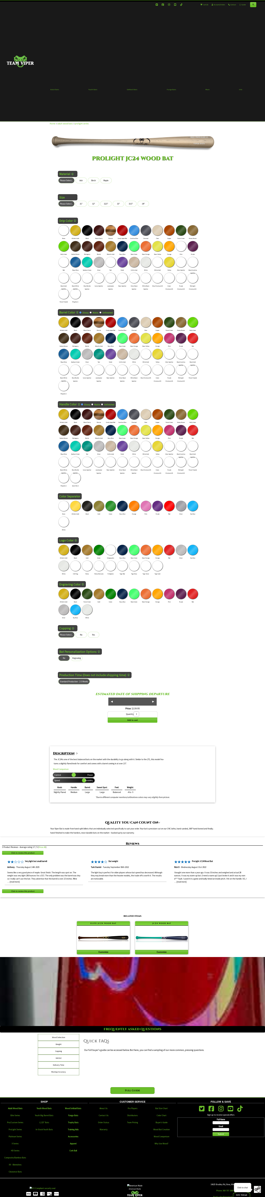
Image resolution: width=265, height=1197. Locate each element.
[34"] (143, 203)
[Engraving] (76, 658)
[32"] (93, 203)
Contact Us (103, 1115)
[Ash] (81, 180)
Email (221, 1126)
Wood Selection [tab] (58, 1037)
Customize (103, 952)
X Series (15, 1143)
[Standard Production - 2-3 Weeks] (74, 681)
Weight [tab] (58, 1044)
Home (52, 123)
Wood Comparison (61, 769)
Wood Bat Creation (161, 1129)
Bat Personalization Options (78, 652)
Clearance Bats (15, 1171)
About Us (104, 1108)
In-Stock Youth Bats (44, 1129)
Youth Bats (92, 89)
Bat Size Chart (161, 1108)
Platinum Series (15, 1136)
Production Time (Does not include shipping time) (92, 675)
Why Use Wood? (161, 1143)
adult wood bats (65, 123)
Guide (243, 5)
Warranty (104, 1129)
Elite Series (15, 1115)
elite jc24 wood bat (103, 923)
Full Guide (132, 1090)
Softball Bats (132, 89)
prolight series (82, 123)
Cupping (65, 628)
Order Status (103, 1122)
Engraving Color (70, 584)
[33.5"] (130, 203)
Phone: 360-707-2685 (225, 1190)
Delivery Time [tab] (58, 1065)
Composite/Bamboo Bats (15, 1157)
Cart (205, 5)
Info (240, 89)
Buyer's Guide (162, 1122)
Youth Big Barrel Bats (44, 1115)
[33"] (118, 203)
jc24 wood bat (161, 923)
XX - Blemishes (15, 1164)
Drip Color (66, 221)
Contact (233, 5)
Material (64, 174)
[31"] (81, 203)
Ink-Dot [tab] (58, 1058)
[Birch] (93, 180)
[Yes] (93, 634)
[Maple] (106, 180)
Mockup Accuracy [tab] (58, 1072)
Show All (42, 847)
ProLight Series (15, 1129)
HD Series (15, 1150)
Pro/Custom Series (15, 1122)
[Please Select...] (66, 180)
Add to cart (132, 720)
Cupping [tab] (58, 1051)
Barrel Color (67, 312)
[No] (81, 634)
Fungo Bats (171, 89)
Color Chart (161, 1115)
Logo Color (66, 540)
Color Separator (69, 496)
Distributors (132, 1115)
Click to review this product (23, 853)
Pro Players (132, 1108)
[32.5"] (106, 203)
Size (62, 197)
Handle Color (68, 404)
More (208, 89)
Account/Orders (219, 5)
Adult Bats (54, 89)
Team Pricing (132, 1122)
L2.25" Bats (44, 1122)
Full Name (221, 1119)
